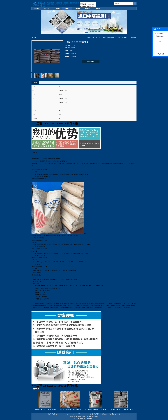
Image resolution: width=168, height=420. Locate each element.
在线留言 (98, 8)
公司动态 (57, 8)
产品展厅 (67, 8)
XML (96, 416)
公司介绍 (46, 8)
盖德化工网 (82, 418)
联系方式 (87, 8)
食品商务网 (89, 418)
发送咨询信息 (90, 61)
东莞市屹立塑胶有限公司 (75, 416)
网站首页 (97, 37)
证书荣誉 (77, 8)
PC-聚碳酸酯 (111, 37)
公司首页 (36, 8)
